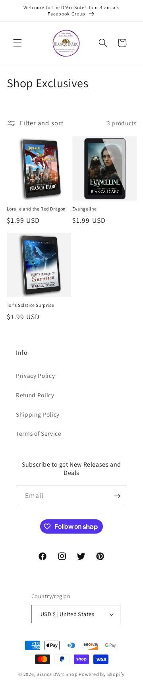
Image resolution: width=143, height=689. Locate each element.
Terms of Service (39, 433)
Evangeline (84, 209)
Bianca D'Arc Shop (57, 674)
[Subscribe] (117, 496)
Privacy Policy (35, 375)
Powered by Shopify (102, 674)
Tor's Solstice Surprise (30, 305)
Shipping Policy (38, 414)
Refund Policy (35, 395)
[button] (17, 42)
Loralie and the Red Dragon (36, 209)
